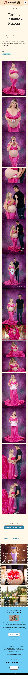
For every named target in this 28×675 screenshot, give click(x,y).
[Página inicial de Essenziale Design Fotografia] (12, 3)
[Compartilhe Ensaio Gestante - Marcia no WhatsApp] (12, 523)
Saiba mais (14, 634)
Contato (14, 668)
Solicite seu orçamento (14, 527)
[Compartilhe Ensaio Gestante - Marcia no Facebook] (10, 523)
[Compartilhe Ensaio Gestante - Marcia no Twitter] (15, 523)
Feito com (14, 673)
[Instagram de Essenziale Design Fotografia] (10, 662)
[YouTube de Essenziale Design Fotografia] (17, 662)
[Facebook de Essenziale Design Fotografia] (8, 662)
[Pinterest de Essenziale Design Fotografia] (12, 662)
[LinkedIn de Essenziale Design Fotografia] (21, 662)
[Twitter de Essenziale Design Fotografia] (6, 662)
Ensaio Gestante (6, 54)
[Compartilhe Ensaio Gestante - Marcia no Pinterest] (17, 523)
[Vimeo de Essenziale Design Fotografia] (14, 662)
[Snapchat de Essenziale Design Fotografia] (19, 662)
